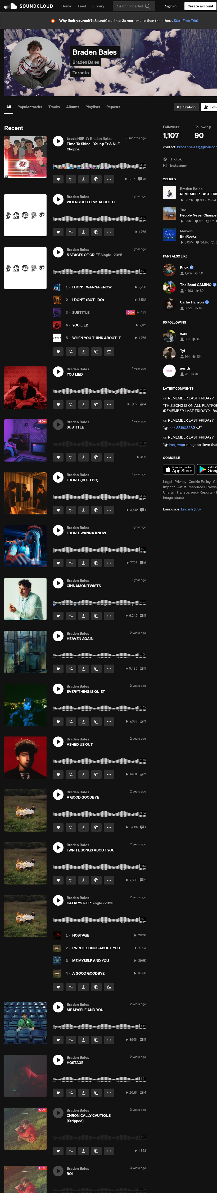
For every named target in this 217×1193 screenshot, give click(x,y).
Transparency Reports (194, 492)
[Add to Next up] (109, 351)
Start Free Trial (186, 21)
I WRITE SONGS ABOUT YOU (96, 948)
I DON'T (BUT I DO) (88, 300)
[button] (58, 141)
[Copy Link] (96, 179)
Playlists (92, 107)
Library (98, 6)
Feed (82, 6)
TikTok (175, 159)
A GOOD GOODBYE (88, 973)
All (8, 107)
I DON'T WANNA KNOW (92, 287)
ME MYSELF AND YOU (90, 961)
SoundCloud (28, 6)
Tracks (54, 107)
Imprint (169, 487)
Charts (168, 492)
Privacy (180, 482)
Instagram (178, 165)
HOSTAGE (80, 935)
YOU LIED (80, 325)
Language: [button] (182, 509)
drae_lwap (176, 445)
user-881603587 (181, 428)
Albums (72, 107)
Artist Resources (191, 487)
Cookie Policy (200, 482)
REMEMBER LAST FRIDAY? (191, 398)
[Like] (58, 179)
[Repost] (71, 179)
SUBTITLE (80, 312)
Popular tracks (29, 107)
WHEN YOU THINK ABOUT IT (96, 338)
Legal (167, 482)
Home (66, 6)
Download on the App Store (179, 469)
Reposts (113, 107)
